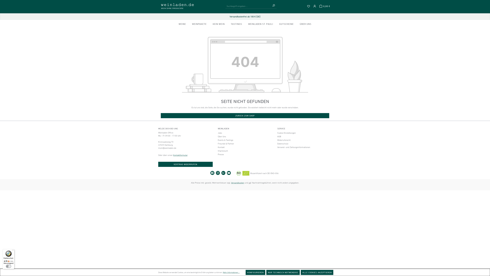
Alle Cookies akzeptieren (317, 272)
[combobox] (248, 6)
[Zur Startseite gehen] (177, 6)
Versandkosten (237, 183)
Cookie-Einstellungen (286, 133)
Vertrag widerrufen (185, 164)
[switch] (8, 266)
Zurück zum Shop (245, 115)
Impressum (223, 151)
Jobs (220, 133)
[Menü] (12, 250)
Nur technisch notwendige (283, 272)
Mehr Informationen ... (231, 272)
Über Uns (222, 136)
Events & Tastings (225, 140)
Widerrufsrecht (284, 140)
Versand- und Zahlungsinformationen (293, 147)
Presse (221, 154)
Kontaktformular (180, 155)
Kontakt (221, 147)
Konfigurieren (255, 272)
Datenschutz (282, 143)
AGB (279, 136)
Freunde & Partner (226, 143)
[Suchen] (274, 6)
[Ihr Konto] (315, 6)
